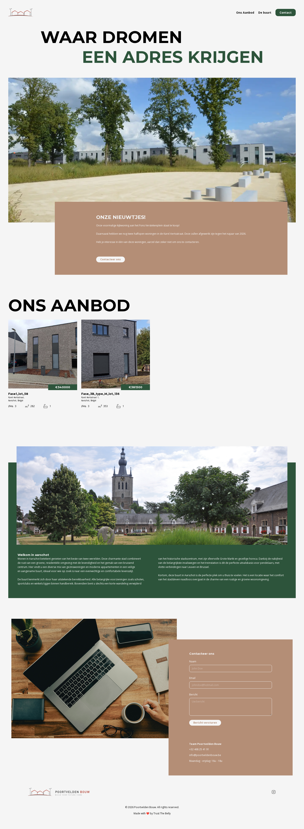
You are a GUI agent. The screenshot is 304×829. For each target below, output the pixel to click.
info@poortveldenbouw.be (205, 755)
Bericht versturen (205, 722)
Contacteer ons (110, 259)
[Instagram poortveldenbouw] (273, 792)
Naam (192, 661)
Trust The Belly (162, 813)
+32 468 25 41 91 (199, 749)
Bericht (193, 694)
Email (192, 678)
